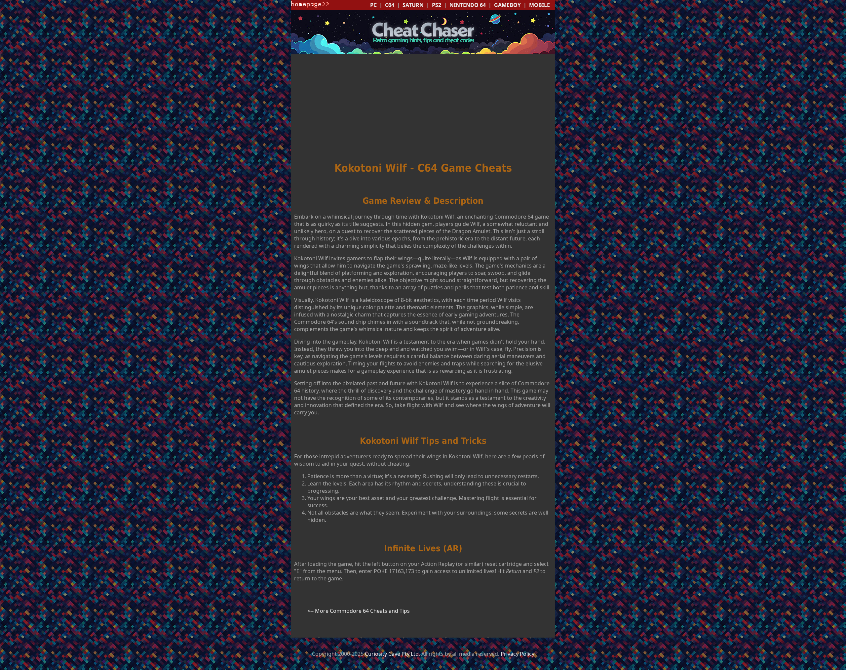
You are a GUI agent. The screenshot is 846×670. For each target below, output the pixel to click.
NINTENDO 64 (467, 5)
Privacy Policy (517, 653)
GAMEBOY (507, 5)
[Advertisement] (423, 108)
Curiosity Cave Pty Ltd (392, 653)
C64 (389, 5)
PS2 (436, 5)
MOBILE (539, 5)
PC (373, 5)
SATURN (413, 5)
